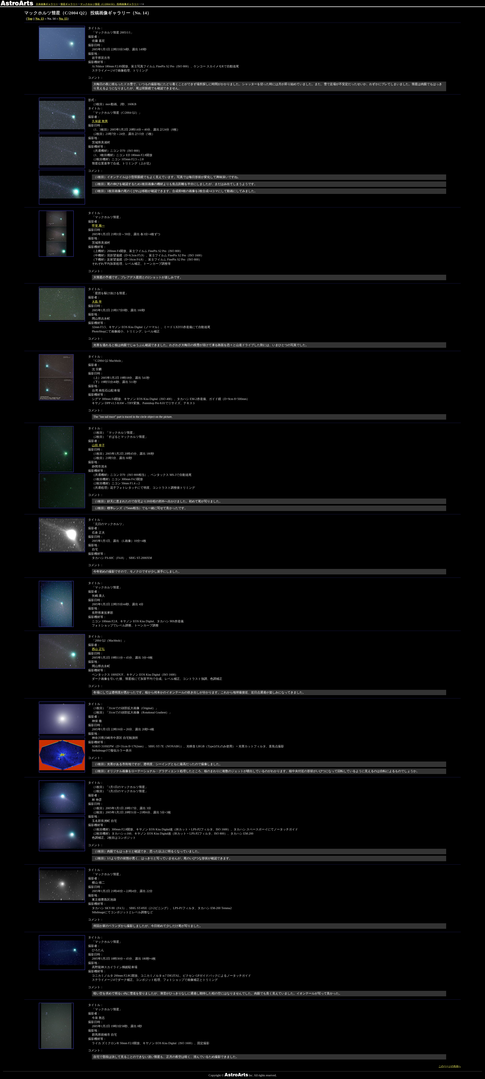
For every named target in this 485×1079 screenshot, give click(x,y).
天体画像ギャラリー (47, 4)
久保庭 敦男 (100, 121)
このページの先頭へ (450, 1066)
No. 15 (63, 18)
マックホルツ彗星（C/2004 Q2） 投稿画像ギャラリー (109, 4)
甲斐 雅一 (98, 225)
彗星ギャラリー (69, 4)
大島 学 (97, 301)
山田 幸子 (98, 445)
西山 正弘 (98, 649)
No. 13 (39, 18)
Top (29, 18)
